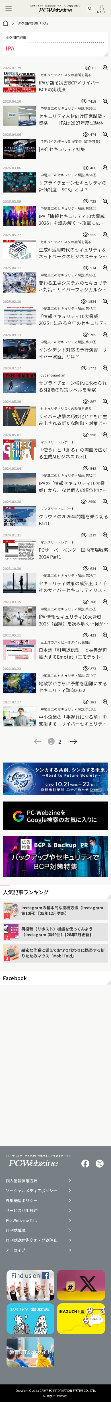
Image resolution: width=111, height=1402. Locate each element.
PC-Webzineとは (21, 1220)
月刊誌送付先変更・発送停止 (31, 1240)
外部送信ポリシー (22, 1200)
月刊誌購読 (16, 1230)
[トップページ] (5, 23)
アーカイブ (15, 1250)
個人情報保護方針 (22, 1181)
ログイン (101, 11)
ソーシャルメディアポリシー (31, 1190)
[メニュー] (8, 8)
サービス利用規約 (22, 1210)
